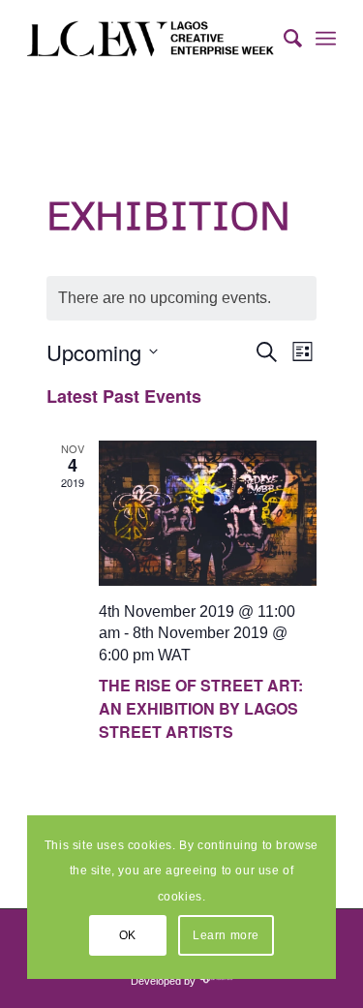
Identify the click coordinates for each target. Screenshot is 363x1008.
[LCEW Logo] (150, 38)
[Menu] (326, 38)
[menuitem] (283, 38)
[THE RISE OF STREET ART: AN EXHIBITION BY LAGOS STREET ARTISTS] (208, 514)
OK (127, 935)
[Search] (283, 38)
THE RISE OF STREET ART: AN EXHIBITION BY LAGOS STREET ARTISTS (201, 708)
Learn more (226, 935)
